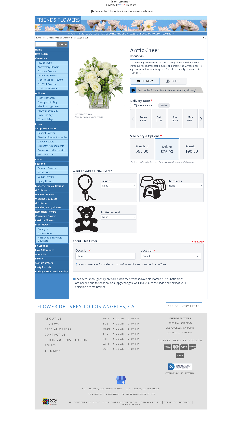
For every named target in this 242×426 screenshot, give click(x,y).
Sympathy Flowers (45, 128)
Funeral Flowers (46, 133)
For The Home (46, 154)
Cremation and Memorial (51, 150)
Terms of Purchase (177, 402)
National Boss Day (48, 110)
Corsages (43, 229)
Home (38, 49)
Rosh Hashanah (46, 97)
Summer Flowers (47, 168)
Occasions (41, 58)
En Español (41, 245)
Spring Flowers (46, 181)
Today (164, 105)
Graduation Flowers (48, 88)
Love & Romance (44, 250)
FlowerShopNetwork (123, 402)
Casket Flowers (46, 141)
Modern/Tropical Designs (49, 185)
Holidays (40, 93)
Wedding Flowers (44, 194)
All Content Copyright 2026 (88, 402)
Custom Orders (44, 262)
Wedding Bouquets (46, 198)
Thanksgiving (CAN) (48, 106)
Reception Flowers (45, 211)
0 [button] (205, 37)
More (135, 73)
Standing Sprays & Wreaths (52, 137)
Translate (131, 4)
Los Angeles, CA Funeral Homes (102, 388)
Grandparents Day (47, 102)
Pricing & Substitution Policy (51, 271)
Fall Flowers (44, 172)
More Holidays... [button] (46, 119)
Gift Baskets (42, 190)
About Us (40, 254)
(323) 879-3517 (83, 37)
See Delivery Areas (184, 306)
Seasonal (40, 163)
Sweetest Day (45, 115)
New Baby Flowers (48, 75)
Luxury (39, 258)
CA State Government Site (138, 394)
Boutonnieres (45, 233)
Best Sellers (41, 53)
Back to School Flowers (50, 79)
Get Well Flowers (47, 84)
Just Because (45, 62)
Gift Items (41, 203)
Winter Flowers (46, 176)
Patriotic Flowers (44, 220)
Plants (38, 159)
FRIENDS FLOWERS (58, 20)
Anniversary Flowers (48, 66)
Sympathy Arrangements (51, 145)
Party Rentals (43, 267)
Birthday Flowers (47, 71)
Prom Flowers (43, 224)
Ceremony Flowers (45, 216)
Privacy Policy (151, 402)
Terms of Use (131, 404)
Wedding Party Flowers (48, 207)
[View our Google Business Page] (121, 384)
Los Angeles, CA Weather (103, 394)
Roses (38, 124)
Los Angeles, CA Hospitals (143, 388)
